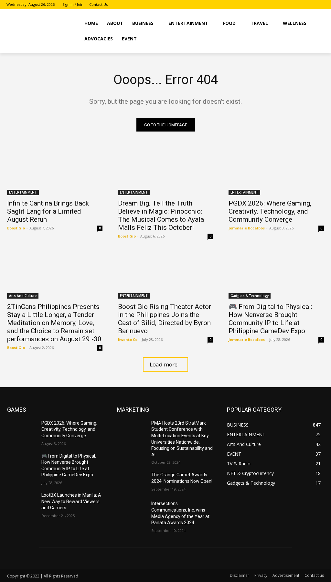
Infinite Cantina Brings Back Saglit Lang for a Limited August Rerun (48, 211)
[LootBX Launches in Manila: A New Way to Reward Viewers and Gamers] (21, 502)
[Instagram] (311, 4)
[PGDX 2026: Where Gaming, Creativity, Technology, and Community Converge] (276, 171)
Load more (163, 364)
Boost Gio (16, 228)
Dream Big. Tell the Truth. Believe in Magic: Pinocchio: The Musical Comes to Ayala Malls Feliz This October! (161, 215)
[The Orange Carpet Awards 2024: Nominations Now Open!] (131, 482)
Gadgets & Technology (249, 295)
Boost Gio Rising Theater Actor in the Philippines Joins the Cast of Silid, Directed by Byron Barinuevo (164, 319)
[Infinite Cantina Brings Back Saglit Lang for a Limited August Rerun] (54, 171)
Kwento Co (127, 339)
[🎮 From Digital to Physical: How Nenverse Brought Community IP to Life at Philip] (276, 274)
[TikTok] (321, 4)
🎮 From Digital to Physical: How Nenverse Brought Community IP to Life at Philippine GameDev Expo (270, 319)
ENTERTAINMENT (23, 192)
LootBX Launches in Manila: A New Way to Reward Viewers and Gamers (71, 501)
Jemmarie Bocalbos (247, 228)
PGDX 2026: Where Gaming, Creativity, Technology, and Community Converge (270, 211)
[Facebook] (303, 4)
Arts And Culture (23, 295)
